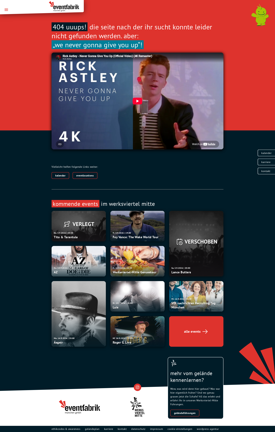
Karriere (265, 162)
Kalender (266, 153)
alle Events (192, 331)
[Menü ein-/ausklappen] (6, 9)
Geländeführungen (185, 413)
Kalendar (60, 175)
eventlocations (85, 175)
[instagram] (137, 387)
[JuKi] (260, 14)
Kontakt (265, 171)
